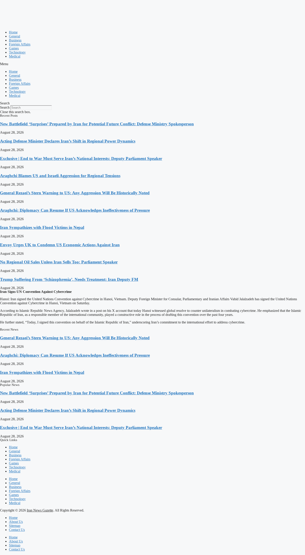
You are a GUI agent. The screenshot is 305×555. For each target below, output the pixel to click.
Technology (17, 52)
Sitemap (14, 526)
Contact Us (17, 530)
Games (14, 48)
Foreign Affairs (19, 44)
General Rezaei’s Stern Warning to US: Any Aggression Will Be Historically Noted (75, 193)
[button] (152, 64)
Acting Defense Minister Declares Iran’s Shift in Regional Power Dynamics (67, 141)
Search (5, 107)
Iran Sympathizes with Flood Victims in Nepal (42, 227)
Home (13, 32)
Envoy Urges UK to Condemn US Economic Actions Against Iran (60, 244)
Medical (14, 56)
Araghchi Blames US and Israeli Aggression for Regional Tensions (60, 175)
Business (15, 40)
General (14, 36)
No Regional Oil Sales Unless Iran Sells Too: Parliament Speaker (59, 262)
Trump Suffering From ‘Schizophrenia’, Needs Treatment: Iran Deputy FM (69, 279)
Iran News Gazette (40, 510)
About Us (16, 522)
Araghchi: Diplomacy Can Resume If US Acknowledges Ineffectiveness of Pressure (75, 210)
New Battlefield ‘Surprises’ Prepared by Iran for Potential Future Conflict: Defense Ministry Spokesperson (97, 124)
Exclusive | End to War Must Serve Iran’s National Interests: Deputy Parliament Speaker (81, 158)
